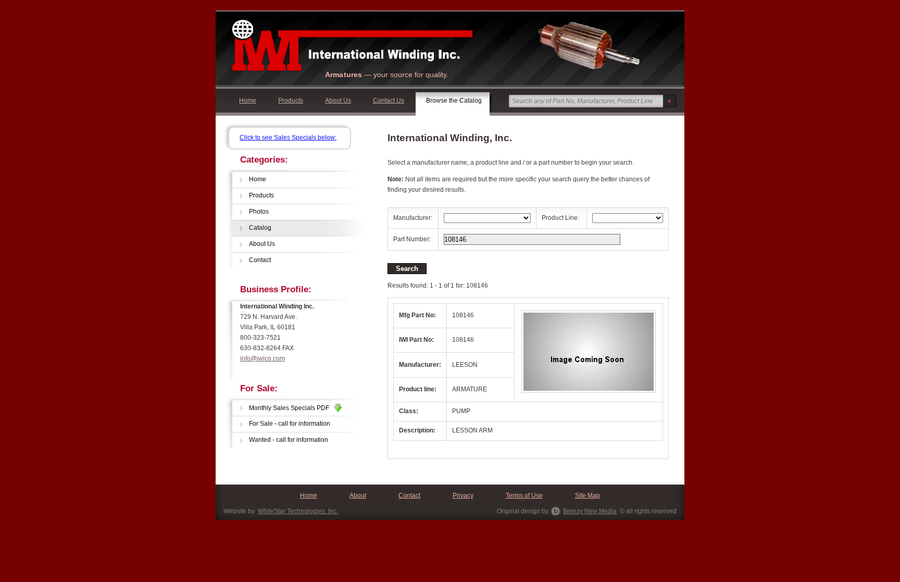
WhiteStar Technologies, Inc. (298, 511)
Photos (259, 211)
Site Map (587, 495)
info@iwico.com (262, 358)
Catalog (260, 227)
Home (247, 100)
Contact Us (388, 100)
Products (290, 100)
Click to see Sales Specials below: (288, 137)
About (357, 495)
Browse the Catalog (454, 100)
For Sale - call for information (289, 423)
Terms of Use (524, 495)
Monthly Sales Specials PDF (291, 408)
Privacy (463, 495)
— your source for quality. (386, 74)
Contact (260, 260)
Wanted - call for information (288, 439)
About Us (338, 100)
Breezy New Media (590, 511)
